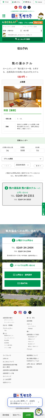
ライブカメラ (7, 355)
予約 (5, 330)
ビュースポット (32, 326)
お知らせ (5, 358)
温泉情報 (29, 321)
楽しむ (5, 333)
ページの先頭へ (43, 210)
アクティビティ (7, 328)
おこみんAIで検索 (24, 39)
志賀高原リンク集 (8, 373)
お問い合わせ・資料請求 (34, 364)
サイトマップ (7, 376)
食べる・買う (31, 318)
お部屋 (28, 415)
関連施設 (30, 328)
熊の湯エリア (31, 344)
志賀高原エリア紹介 (33, 334)
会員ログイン (7, 382)
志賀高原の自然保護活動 (10, 370)
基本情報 (5, 415)
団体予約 (24, 283)
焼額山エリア (31, 339)
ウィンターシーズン (9, 322)
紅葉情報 (6, 342)
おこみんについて (8, 361)
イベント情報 (7, 347)
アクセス (7, 2)
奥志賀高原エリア (32, 336)
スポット (29, 324)
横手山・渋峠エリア (33, 346)
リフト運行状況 (8, 345)
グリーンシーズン (8, 320)
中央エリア (31, 341)
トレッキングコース (9, 338)
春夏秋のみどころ (8, 335)
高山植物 (6, 340)
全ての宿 (39, 22)
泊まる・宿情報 (7, 325)
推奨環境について (32, 355)
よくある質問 (7, 379)
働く (28, 331)
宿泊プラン (17, 415)
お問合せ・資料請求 (24, 275)
